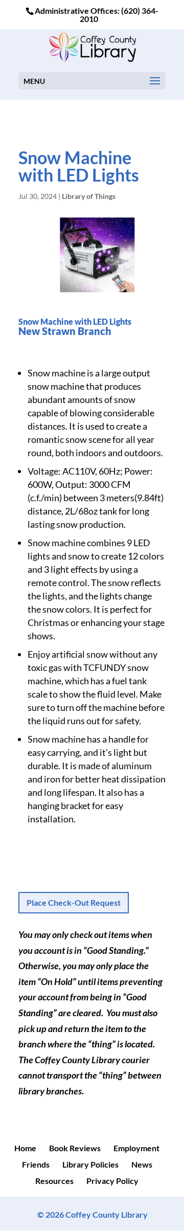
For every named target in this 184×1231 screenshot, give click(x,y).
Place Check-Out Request (74, 902)
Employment (136, 1148)
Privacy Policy (112, 1180)
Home (25, 1148)
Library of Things (89, 196)
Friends (36, 1164)
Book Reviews (75, 1148)
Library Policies (90, 1164)
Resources (54, 1180)
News (141, 1164)
